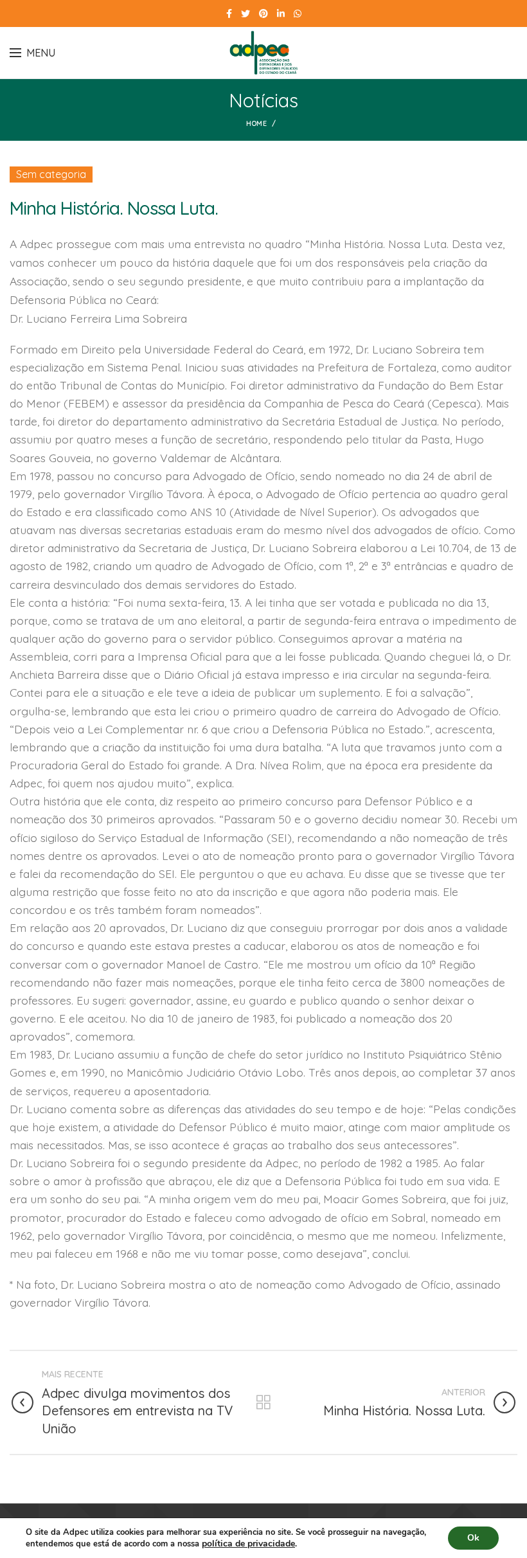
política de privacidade (248, 1543)
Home (256, 123)
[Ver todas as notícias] (263, 1402)
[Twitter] (246, 13)
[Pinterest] (263, 13)
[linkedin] (280, 13)
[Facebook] (229, 13)
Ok (473, 1538)
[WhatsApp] (297, 13)
